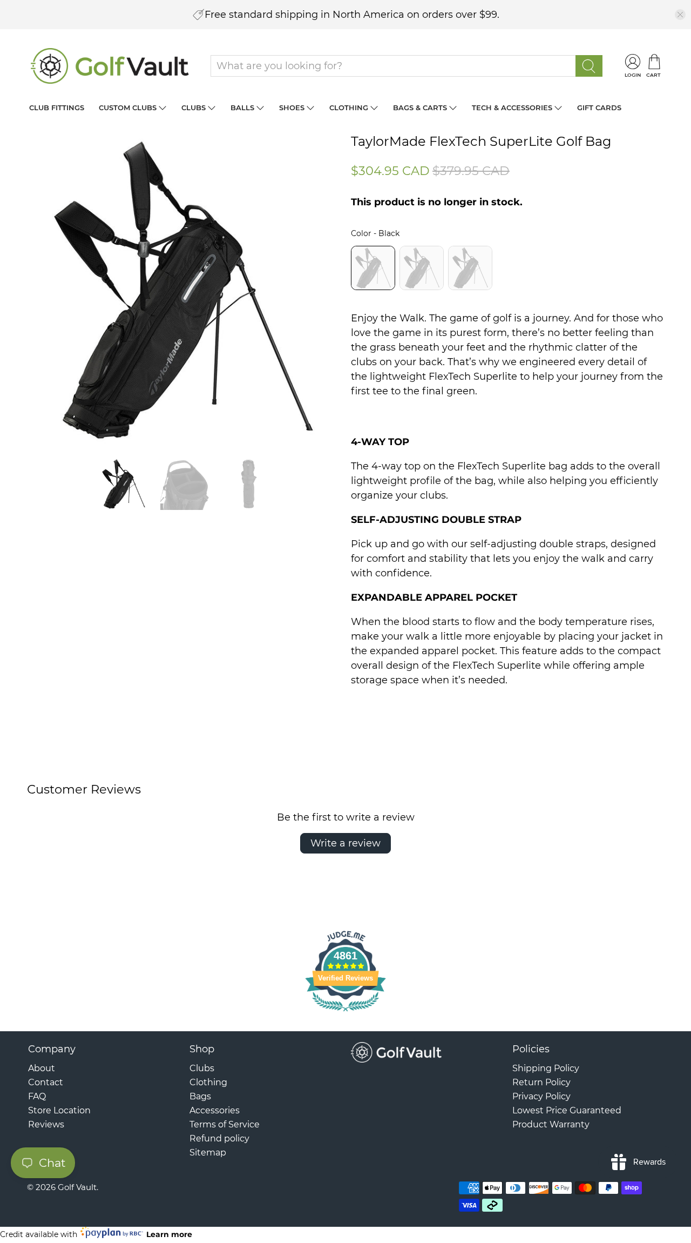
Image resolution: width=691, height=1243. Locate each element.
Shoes (291, 107)
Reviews (46, 1124)
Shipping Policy (545, 1068)
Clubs (193, 107)
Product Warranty (551, 1124)
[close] (680, 14)
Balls (242, 107)
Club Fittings (56, 107)
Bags (200, 1096)
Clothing (348, 107)
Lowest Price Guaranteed (566, 1110)
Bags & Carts (420, 107)
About (41, 1068)
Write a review (345, 843)
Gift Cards (599, 107)
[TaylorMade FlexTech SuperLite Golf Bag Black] (183, 290)
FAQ (37, 1096)
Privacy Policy (541, 1096)
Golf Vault (77, 1187)
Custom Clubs (128, 107)
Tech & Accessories (512, 107)
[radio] (373, 268)
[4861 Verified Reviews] (345, 1013)
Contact (45, 1082)
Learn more (169, 1234)
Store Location (59, 1110)
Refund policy (219, 1138)
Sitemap (207, 1152)
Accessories (214, 1110)
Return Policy (541, 1082)
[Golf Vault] (110, 66)
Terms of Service (224, 1124)
